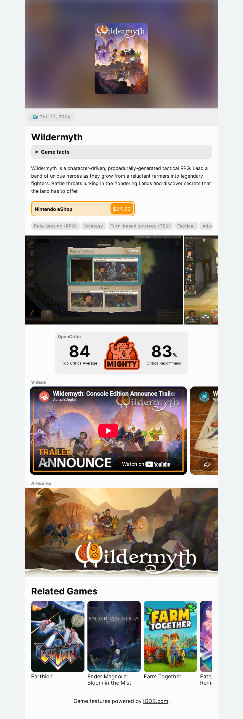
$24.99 (122, 209)
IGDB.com (155, 701)
